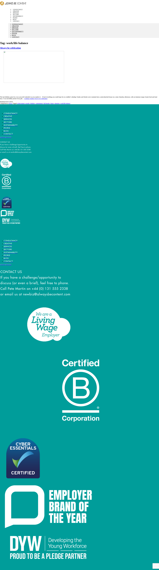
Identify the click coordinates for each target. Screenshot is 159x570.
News (10, 103)
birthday (32, 103)
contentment (39, 103)
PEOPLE (14, 33)
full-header (46, 103)
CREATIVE (15, 26)
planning (57, 103)
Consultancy (17, 24)
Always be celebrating (10, 48)
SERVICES (15, 28)
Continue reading (35, 98)
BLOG (14, 35)
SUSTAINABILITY (17, 31)
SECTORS (15, 29)
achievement (21, 103)
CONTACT (16, 21)
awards (27, 103)
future (52, 103)
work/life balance (65, 103)
